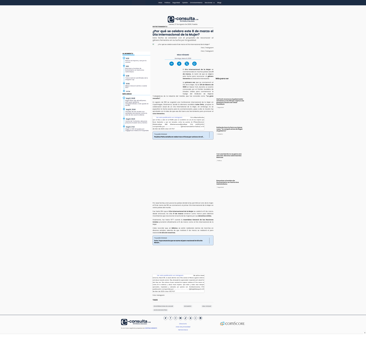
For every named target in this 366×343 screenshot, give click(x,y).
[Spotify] (190, 318)
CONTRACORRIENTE (151, 328)
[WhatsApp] (195, 318)
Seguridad (176, 3)
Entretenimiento (196, 3)
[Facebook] (170, 318)
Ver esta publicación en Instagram (169, 117)
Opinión (185, 3)
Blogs (219, 3)
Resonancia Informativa (173, 126)
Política (167, 3)
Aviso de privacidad (183, 327)
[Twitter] (165, 318)
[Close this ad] (364, 332)
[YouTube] (180, 318)
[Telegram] (200, 318)
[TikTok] (185, 318)
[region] (183, 10)
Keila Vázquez (183, 55)
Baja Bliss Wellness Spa (181, 289)
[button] (171, 64)
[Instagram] (175, 318)
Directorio (183, 324)
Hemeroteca (183, 330)
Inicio (160, 3)
